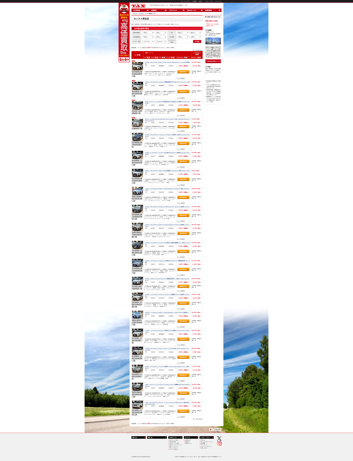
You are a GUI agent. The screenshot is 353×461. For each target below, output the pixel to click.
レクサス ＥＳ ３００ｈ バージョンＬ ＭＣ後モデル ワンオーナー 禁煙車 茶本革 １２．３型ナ (167, 261)
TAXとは (203, 440)
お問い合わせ (204, 448)
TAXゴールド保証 (173, 440)
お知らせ (187, 441)
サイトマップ (218, 1)
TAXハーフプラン (173, 446)
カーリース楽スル (173, 449)
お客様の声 (188, 440)
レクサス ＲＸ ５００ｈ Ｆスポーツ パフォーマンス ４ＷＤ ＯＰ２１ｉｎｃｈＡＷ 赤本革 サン (167, 63)
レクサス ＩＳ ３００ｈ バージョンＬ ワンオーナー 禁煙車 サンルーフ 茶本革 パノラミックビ (167, 295)
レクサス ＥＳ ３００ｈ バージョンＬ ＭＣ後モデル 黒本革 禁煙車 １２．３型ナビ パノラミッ (167, 243)
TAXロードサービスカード (175, 444)
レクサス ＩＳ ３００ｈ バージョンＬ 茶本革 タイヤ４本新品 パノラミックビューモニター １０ (167, 331)
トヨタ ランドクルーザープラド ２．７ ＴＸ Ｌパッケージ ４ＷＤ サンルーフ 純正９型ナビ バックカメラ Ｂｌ (167, 403)
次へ (201, 50)
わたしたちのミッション (207, 441)
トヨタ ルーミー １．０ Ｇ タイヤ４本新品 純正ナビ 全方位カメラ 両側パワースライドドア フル (167, 102)
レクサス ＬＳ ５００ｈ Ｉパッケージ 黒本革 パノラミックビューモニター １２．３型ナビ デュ (167, 367)
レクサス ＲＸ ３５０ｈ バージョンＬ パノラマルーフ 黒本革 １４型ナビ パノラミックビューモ (167, 135)
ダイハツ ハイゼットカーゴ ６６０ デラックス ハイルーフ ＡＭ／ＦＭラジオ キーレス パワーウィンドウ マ (167, 119)
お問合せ (200, 1)
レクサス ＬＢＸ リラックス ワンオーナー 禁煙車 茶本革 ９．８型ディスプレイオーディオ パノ (167, 279)
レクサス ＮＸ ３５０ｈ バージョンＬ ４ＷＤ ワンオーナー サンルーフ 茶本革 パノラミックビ (167, 207)
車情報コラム (188, 443)
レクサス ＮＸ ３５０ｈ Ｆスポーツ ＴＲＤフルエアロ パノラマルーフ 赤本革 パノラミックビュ (167, 225)
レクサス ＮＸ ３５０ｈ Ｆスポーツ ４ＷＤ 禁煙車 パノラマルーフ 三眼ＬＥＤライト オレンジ (167, 171)
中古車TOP (135, 13)
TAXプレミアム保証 (174, 443)
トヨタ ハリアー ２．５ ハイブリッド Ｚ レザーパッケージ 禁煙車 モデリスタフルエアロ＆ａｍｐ (167, 385)
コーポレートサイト (209, 1)
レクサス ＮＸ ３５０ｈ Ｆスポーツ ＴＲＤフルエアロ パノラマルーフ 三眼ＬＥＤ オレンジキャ (167, 189)
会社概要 (194, 1)
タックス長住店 (181, 78)
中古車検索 (141, 13)
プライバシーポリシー (185, 1)
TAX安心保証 (172, 441)
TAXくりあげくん (173, 448)
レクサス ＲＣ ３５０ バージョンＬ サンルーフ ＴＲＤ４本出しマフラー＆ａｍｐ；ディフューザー (167, 349)
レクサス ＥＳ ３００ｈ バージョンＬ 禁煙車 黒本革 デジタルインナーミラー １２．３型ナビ (167, 82)
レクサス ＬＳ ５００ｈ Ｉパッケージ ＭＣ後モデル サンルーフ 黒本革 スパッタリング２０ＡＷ (167, 153)
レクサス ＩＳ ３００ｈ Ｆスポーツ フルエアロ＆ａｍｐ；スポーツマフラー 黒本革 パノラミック (167, 313)
